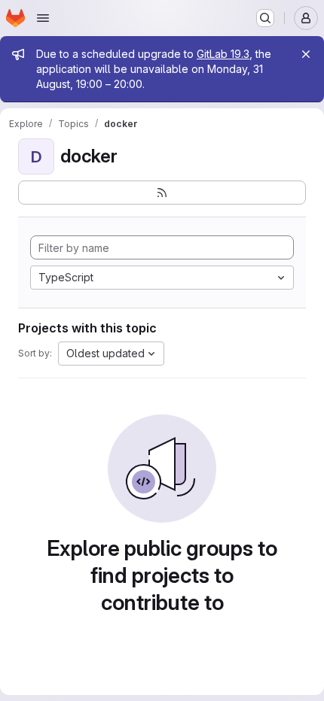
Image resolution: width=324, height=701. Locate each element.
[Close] (306, 54)
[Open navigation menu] (43, 18)
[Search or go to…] (265, 18)
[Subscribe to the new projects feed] (162, 193)
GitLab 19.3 (223, 53)
